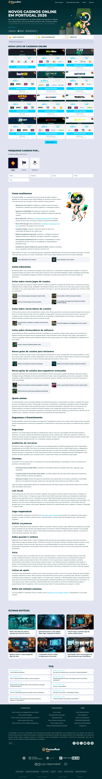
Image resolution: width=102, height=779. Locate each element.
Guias (84, 2)
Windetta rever (80, 113)
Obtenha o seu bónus (22, 66)
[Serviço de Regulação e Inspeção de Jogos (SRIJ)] (24, 758)
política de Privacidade (42, 776)
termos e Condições (62, 776)
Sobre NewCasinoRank (82, 712)
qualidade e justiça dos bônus (43, 218)
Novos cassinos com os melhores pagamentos (25, 723)
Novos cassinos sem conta (25, 720)
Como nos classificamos (82, 717)
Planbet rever (79, 67)
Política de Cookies (23, 776)
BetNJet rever (79, 136)
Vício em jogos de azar (57, 723)
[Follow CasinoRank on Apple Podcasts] (92, 743)
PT (10, 743)
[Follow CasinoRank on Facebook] (74, 743)
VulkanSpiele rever (51, 136)
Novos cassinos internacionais (56, 720)
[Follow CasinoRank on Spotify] (88, 743)
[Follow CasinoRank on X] (81, 743)
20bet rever (22, 136)
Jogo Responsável (57, 717)
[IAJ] (50, 758)
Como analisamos (83, 715)
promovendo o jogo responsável (50, 515)
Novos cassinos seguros (25, 715)
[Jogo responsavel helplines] (48, 764)
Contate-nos (82, 726)
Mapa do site (80, 776)
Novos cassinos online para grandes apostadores (25, 717)
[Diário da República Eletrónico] (35, 758)
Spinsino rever (79, 91)
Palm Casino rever (51, 91)
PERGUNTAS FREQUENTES (82, 720)
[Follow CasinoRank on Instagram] (77, 743)
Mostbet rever (51, 113)
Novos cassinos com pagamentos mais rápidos (25, 712)
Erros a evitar (57, 712)
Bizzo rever (22, 113)
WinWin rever (51, 67)
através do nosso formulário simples (57, 592)
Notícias (91, 2)
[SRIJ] (69, 758)
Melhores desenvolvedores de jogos (57, 726)
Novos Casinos (59, 2)
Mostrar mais (50, 142)
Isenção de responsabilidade (82, 723)
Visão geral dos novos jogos (57, 715)
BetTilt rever (22, 91)
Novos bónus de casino (72, 2)
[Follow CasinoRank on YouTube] (84, 743)
